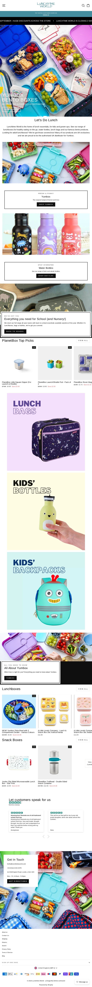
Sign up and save (10, 962)
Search (4, 945)
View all (83, 340)
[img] (47, 802)
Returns (4, 942)
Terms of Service (7, 952)
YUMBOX (10, 678)
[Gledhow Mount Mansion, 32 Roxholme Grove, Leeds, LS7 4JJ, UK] (46, 890)
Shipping (4, 939)
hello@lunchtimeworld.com (16, 864)
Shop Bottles (46, 275)
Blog (3, 956)
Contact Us (5, 935)
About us (4, 932)
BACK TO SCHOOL (15, 331)
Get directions (18, 881)
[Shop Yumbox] (46, 176)
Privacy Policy (6, 949)
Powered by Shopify (46, 985)
